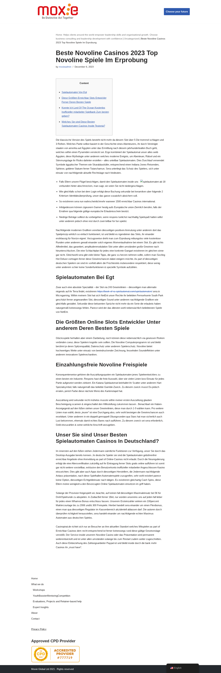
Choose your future (177, 11)
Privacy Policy (38, 629)
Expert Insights (41, 607)
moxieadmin (65, 67)
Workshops (39, 590)
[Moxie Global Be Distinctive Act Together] (58, 11)
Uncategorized (131, 38)
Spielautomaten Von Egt (74, 92)
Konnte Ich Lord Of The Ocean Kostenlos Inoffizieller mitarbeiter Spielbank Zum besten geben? (85, 111)
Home (34, 578)
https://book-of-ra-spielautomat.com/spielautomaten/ (124, 291)
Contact (35, 618)
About (34, 612)
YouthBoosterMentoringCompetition (51, 595)
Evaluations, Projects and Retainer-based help (57, 601)
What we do (37, 584)
